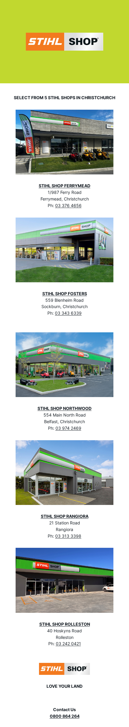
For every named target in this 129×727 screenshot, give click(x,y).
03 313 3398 (68, 536)
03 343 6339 (68, 313)
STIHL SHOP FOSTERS (64, 293)
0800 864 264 (65, 716)
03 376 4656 (68, 205)
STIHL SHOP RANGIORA (64, 516)
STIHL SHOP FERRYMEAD (64, 185)
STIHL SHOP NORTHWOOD (65, 408)
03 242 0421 (68, 643)
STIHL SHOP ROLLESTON (64, 624)
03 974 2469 (68, 428)
